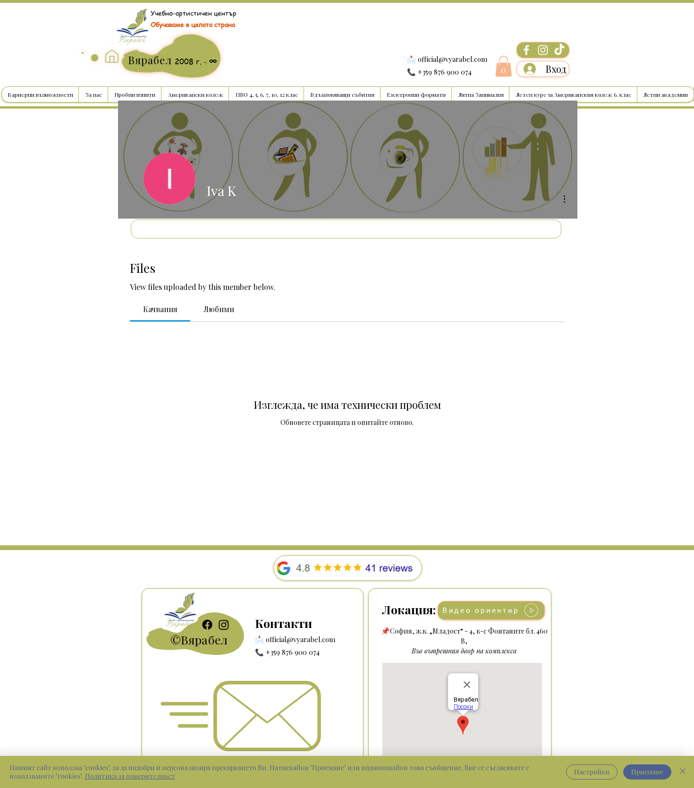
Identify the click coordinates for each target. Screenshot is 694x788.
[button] (503, 66)
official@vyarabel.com (452, 59)
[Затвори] (682, 771)
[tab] (160, 309)
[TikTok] (559, 50)
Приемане (647, 771)
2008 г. (189, 61)
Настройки (591, 771)
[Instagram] (543, 50)
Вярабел (204, 639)
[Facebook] (526, 50)
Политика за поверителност (130, 775)
